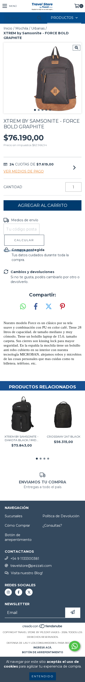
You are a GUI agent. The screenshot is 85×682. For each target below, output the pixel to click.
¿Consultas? (52, 525)
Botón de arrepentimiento (18, 537)
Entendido (43, 676)
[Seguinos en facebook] (18, 592)
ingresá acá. (42, 647)
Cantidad (13, 187)
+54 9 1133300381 (24, 558)
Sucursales (13, 516)
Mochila (21, 28)
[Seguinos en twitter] (29, 592)
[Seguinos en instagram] (8, 592)
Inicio (8, 28)
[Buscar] (39, 18)
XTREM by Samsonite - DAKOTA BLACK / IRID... (21, 438)
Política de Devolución (60, 516)
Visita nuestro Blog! (27, 573)
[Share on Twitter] (48, 306)
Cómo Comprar (17, 525)
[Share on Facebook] (35, 306)
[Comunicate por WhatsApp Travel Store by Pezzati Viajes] (74, 646)
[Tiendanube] (42, 627)
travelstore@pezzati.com (31, 566)
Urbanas (38, 28)
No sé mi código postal (19, 250)
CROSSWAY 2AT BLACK (63, 436)
